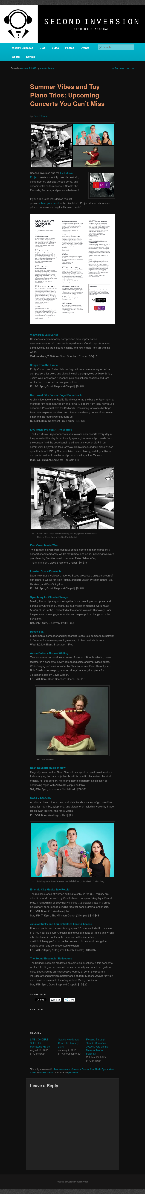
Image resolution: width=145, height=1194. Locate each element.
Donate (30, 57)
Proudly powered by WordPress (72, 1181)
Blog (42, 48)
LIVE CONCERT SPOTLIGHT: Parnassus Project (40, 1043)
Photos (69, 48)
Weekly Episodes (22, 48)
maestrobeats (47, 68)
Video (55, 48)
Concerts (76, 1069)
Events (85, 48)
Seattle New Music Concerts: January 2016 (68, 1043)
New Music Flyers (99, 1069)
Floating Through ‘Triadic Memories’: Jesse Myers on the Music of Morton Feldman (97, 1046)
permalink (73, 1072)
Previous (118, 68)
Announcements (62, 1069)
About (16, 57)
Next (130, 68)
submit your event (48, 203)
